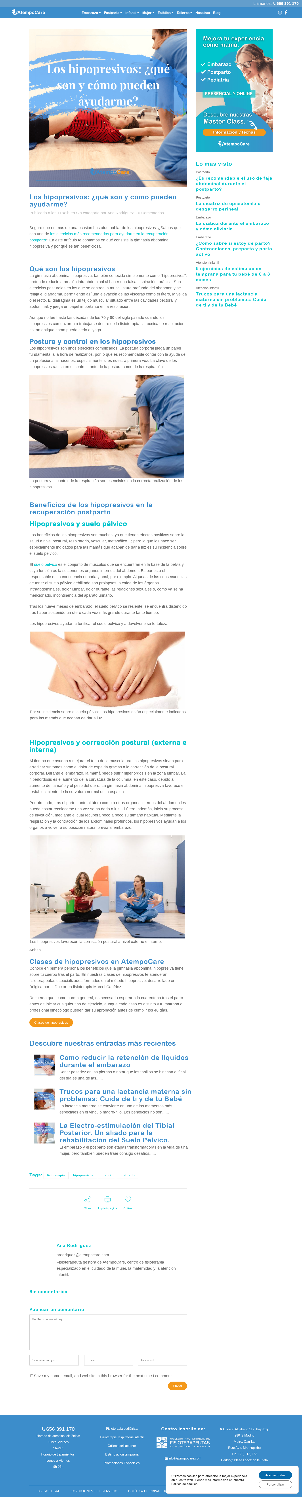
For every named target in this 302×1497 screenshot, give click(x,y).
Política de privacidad (148, 1491)
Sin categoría (87, 213)
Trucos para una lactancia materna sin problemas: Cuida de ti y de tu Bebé (125, 1095)
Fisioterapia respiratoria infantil (121, 1437)
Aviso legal (49, 1491)
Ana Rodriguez (120, 213)
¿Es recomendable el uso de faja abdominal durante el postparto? (234, 183)
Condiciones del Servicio (94, 1491)
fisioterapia (56, 1175)
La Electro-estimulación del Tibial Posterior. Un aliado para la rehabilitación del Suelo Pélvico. (116, 1133)
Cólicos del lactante (122, 1446)
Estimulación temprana (121, 1454)
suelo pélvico (45, 564)
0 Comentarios (151, 213)
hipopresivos (83, 1175)
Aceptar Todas (275, 1475)
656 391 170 (60, 1429)
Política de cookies (184, 1484)
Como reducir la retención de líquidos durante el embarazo (124, 1061)
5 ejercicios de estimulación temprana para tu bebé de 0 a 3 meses (233, 274)
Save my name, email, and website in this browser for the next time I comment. (103, 1376)
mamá (106, 1175)
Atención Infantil (207, 262)
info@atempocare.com (184, 1458)
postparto (127, 1175)
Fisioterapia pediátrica (122, 1428)
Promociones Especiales (122, 1463)
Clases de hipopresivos (51, 1022)
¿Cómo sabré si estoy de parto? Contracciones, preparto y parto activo (234, 249)
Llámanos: (263, 3)
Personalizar (275, 1484)
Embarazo (203, 217)
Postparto (203, 172)
